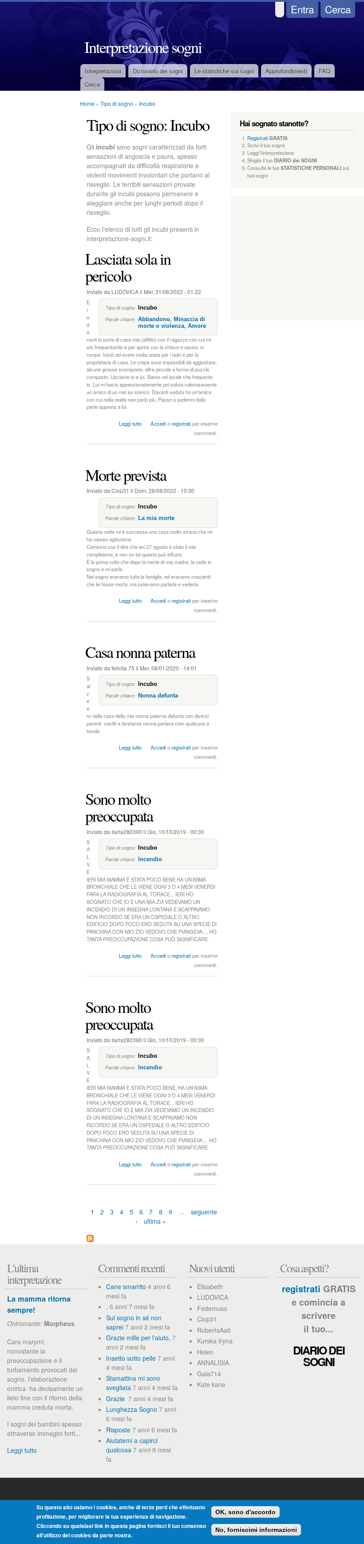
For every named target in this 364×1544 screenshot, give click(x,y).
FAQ (324, 71)
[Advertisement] (35, 255)
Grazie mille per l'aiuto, (138, 1337)
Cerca (338, 9)
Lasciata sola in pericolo (127, 267)
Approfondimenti (286, 71)
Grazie (116, 1398)
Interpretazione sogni (143, 46)
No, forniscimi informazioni (256, 1529)
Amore (197, 326)
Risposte (118, 1429)
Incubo (147, 103)
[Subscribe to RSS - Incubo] (90, 1239)
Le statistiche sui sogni (224, 71)
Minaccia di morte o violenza (171, 322)
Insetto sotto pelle (131, 1358)
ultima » (155, 1221)
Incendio (150, 859)
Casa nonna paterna (140, 651)
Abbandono (154, 319)
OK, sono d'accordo (245, 1512)
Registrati (257, 137)
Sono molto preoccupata (119, 807)
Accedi (158, 423)
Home (87, 103)
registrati (181, 423)
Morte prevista (125, 474)
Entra (302, 9)
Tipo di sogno (116, 103)
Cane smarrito (126, 1286)
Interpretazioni (103, 71)
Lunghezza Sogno (131, 1409)
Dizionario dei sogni (158, 71)
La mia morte (156, 518)
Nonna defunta (158, 695)
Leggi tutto (130, 423)
